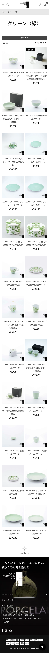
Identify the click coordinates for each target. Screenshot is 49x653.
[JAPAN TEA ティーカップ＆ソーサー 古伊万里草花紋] (13, 144)
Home (4, 12)
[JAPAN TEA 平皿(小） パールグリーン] (36, 516)
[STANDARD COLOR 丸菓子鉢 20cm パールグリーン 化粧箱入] (13, 101)
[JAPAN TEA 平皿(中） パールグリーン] (13, 516)
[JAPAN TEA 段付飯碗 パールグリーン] (36, 101)
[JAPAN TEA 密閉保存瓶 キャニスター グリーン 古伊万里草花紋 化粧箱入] (36, 58)
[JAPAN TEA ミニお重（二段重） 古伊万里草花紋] (13, 227)
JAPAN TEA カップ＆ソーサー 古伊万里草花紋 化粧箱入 (13, 410)
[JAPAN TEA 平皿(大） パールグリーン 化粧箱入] (36, 476)
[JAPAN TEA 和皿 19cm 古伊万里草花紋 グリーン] (36, 267)
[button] (45, 4)
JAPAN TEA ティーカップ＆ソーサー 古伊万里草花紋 (13, 161)
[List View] (7, 42)
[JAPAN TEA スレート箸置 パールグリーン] (13, 436)
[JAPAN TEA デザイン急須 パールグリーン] (13, 350)
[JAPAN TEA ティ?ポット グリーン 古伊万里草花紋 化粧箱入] (13, 307)
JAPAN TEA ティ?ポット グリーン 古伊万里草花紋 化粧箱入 (13, 324)
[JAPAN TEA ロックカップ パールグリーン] (36, 393)
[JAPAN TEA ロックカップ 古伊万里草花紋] (36, 307)
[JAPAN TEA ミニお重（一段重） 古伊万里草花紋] (36, 227)
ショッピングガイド (10, 611)
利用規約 (6, 622)
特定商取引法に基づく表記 (12, 618)
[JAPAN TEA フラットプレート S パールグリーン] (36, 144)
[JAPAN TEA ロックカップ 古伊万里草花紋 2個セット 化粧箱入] (36, 350)
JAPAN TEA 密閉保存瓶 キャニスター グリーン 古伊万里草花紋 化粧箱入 (36, 75)
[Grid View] (3, 42)
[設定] (40, 4)
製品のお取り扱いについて (12, 615)
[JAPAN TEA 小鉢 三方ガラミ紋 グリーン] (13, 58)
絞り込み (24, 37)
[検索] (7, 4)
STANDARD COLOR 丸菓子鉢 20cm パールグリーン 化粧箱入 (13, 118)
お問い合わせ (29, 615)
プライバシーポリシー (32, 618)
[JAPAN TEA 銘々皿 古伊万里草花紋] (13, 476)
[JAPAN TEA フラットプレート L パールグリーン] (36, 187)
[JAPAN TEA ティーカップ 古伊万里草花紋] (13, 267)
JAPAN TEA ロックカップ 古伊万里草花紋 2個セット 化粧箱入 (36, 367)
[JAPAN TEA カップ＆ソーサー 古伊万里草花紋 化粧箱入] (13, 393)
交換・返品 (24, 611)
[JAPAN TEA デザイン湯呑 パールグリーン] (36, 436)
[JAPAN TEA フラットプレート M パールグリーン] (13, 187)
